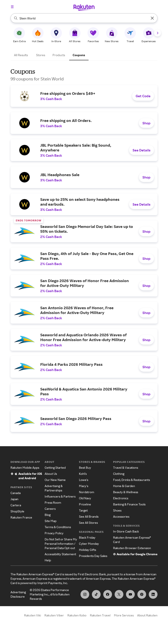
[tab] (21, 55)
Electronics (120, 498)
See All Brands (88, 516)
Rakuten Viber (54, 615)
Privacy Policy (54, 533)
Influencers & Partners (60, 496)
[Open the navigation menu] (12, 7)
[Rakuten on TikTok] (96, 594)
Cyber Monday (89, 543)
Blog (48, 515)
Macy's (83, 486)
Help (48, 560)
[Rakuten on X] (119, 594)
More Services (124, 615)
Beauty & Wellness (125, 492)
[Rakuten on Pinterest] (141, 594)
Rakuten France (21, 517)
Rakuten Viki (32, 615)
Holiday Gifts (87, 550)
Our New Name (55, 480)
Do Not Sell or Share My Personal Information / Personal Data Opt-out (61, 543)
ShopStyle (17, 511)
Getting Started (55, 467)
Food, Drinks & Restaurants (131, 480)
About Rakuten (147, 615)
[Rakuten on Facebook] (107, 594)
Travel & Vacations (125, 467)
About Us (51, 473)
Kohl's (83, 473)
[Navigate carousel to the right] (157, 32)
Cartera (15, 505)
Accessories (121, 516)
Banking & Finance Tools (129, 504)
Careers (50, 508)
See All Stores (88, 522)
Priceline (85, 504)
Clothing (118, 473)
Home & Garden (124, 486)
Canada (15, 493)
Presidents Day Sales (93, 556)
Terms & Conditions (58, 527)
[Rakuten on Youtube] (130, 594)
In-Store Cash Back (126, 531)
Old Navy (85, 498)
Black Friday (87, 537)
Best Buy (85, 467)
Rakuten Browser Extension (132, 548)
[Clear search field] (152, 18)
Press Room (53, 502)
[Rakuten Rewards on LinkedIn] (153, 594)
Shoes (117, 510)
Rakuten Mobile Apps (24, 467)
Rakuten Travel (100, 615)
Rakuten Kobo (76, 615)
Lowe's (83, 480)
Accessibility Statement (60, 554)
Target (83, 510)
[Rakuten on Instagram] (84, 594)
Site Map (50, 521)
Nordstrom (86, 492)
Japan (14, 499)
